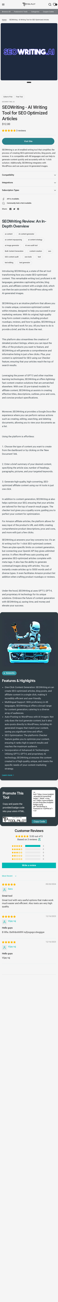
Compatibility (8, 175)
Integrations (7, 182)
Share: (4, 209)
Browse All (6, 12)
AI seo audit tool (31, 245)
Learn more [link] (7, 775)
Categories (35, 12)
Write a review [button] (29, 865)
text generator (24, 263)
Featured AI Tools (21, 12)
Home (4, 20)
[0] (54, 4)
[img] (9, 884)
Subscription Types (10, 190)
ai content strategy (35, 240)
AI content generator (26, 234)
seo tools (28, 257)
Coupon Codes (48, 12)
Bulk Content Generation (14, 251)
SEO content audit (11, 257)
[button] (9, 130)
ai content (8, 234)
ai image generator (12, 245)
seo (49, 251)
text (39, 257)
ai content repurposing (13, 240)
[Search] (50, 4)
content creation (36, 251)
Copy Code (39, 821)
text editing (9, 263)
